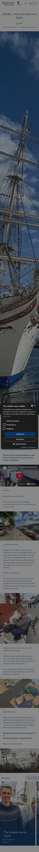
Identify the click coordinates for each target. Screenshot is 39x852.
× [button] (35, 405)
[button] (19, 444)
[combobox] (32, 406)
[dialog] (19, 426)
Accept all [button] (20, 434)
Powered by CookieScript (28, 447)
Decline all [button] (20, 439)
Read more (6, 416)
